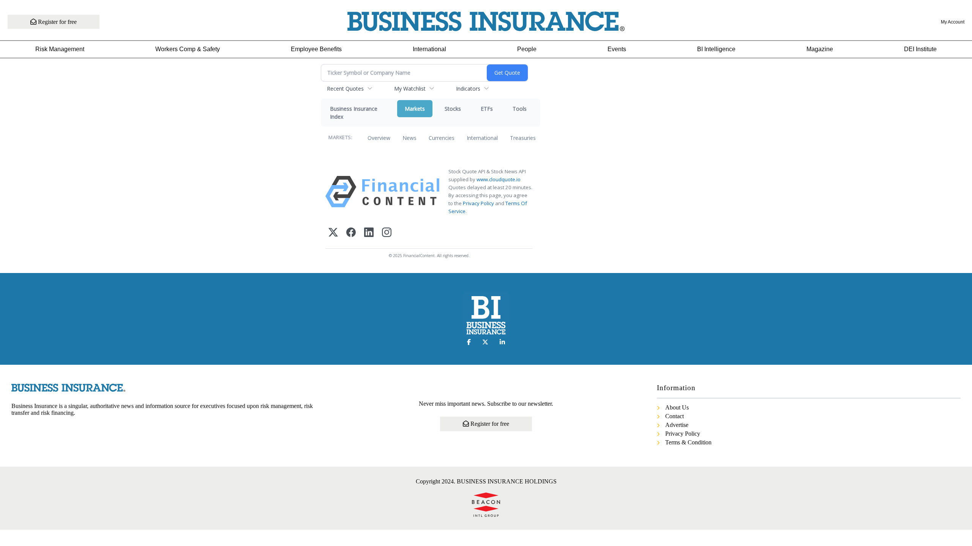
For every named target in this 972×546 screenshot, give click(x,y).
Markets (415, 108)
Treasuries (523, 137)
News (409, 137)
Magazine (819, 49)
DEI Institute (920, 49)
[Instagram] (386, 233)
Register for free (56, 22)
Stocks (453, 108)
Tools (520, 108)
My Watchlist (410, 88)
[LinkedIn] (369, 233)
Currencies (441, 137)
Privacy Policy (478, 203)
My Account (952, 22)
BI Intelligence (716, 49)
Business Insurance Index (353, 112)
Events (617, 49)
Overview (379, 137)
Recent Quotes (345, 88)
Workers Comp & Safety (187, 49)
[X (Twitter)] (333, 233)
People (526, 49)
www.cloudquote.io (499, 179)
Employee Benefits (316, 49)
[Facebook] (351, 233)
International (429, 49)
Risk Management (59, 49)
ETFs (487, 108)
